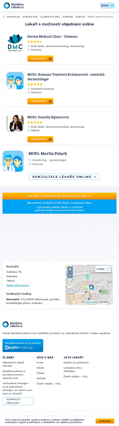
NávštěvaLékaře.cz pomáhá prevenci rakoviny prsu (14, 374)
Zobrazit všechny (13, 401)
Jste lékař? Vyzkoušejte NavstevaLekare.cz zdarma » (59, 195)
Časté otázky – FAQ (48, 383)
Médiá (40, 367)
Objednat (38, 58)
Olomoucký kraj (50, 17)
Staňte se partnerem (76, 362)
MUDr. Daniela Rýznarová (48, 117)
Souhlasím (105, 420)
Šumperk (68, 17)
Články (40, 373)
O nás (40, 362)
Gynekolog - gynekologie (22, 17)
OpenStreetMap (91, 302)
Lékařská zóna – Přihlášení (73, 369)
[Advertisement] (59, 235)
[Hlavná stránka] (3, 17)
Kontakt (41, 378)
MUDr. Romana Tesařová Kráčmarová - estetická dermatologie (66, 76)
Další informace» (17, 285)
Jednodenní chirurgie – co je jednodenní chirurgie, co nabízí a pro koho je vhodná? (17, 388)
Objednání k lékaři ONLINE (13, 364)
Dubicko (80, 17)
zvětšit (100, 269)
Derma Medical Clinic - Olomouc (52, 36)
